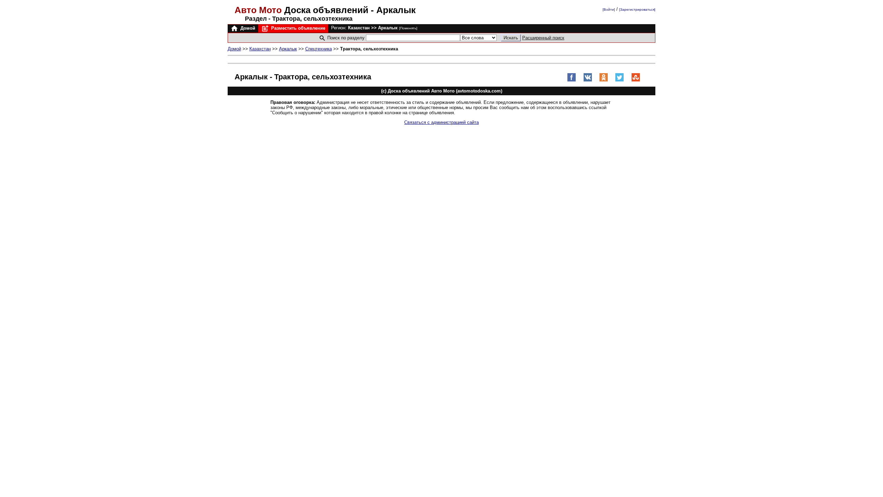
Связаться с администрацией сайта (441, 122)
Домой (247, 28)
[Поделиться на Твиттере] (619, 80)
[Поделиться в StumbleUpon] (636, 80)
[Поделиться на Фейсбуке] (571, 80)
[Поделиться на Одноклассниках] (603, 80)
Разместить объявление (297, 28)
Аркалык (288, 48)
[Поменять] (408, 28)
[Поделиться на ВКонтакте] (588, 80)
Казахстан (260, 48)
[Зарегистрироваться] (637, 9)
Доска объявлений (303, 10)
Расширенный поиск (543, 37)
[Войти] (609, 9)
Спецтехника (318, 48)
